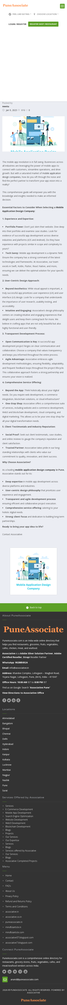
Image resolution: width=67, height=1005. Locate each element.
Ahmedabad (8, 718)
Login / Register (17, 24)
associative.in (12, 911)
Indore (5, 749)
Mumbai (6, 769)
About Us (10, 890)
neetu (5, 106)
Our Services (11, 836)
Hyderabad (7, 744)
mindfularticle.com (14, 932)
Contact (9, 880)
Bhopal (6, 728)
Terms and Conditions (16, 906)
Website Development (16, 819)
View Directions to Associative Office (23, 692)
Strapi (26, 657)
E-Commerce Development (19, 809)
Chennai (6, 733)
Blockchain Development (17, 826)
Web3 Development (15, 823)
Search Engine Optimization (19, 816)
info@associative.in (19, 667)
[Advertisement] (33, 64)
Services (9, 805)
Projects (9, 833)
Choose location (47, 14)
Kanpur (6, 754)
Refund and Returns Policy (18, 901)
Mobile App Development (18, 812)
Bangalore (7, 723)
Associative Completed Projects (21, 860)
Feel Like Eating (20, 14)
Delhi (4, 738)
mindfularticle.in (13, 927)
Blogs (8, 829)
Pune (4, 785)
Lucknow (6, 764)
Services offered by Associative (20, 850)
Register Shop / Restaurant (43, 24)
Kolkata (6, 759)
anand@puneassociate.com (24, 979)
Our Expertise (12, 840)
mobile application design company (35, 469)
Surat (5, 790)
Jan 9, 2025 (11, 110)
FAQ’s (8, 885)
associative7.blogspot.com (18, 942)
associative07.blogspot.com (19, 937)
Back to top (36, 607)
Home (8, 875)
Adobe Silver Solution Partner (36, 653)
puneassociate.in (13, 921)
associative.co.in (13, 916)
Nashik (5, 780)
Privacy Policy (11, 896)
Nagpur (6, 775)
